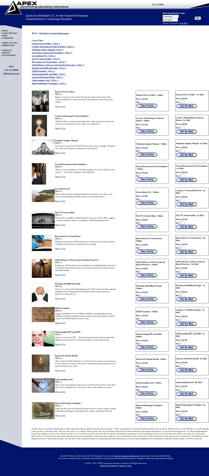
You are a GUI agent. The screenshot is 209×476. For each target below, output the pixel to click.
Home (5, 30)
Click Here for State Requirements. (54, 33)
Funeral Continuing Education (126, 456)
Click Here (183, 23)
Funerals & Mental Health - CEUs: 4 (47, 77)
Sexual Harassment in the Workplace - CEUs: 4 (52, 53)
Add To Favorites (9, 43)
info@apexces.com (11, 73)
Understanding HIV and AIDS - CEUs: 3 (49, 74)
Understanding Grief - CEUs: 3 (45, 80)
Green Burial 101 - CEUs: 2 (44, 56)
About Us (6, 52)
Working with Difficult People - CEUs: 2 (49, 68)
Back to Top (60, 106)
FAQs (4, 35)
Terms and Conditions (109, 466)
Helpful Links (8, 45)
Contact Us (7, 50)
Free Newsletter (9, 55)
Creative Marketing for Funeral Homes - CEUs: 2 (53, 46)
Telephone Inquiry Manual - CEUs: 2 (47, 50)
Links (129, 466)
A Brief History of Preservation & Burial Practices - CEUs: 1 (58, 65)
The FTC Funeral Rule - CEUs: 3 (46, 59)
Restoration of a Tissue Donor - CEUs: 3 (49, 62)
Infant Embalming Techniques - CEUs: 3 (49, 83)
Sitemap (122, 466)
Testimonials (7, 38)
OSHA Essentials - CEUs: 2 (43, 71)
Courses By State (9, 33)
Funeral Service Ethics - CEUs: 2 (46, 43)
